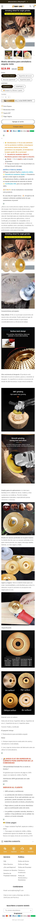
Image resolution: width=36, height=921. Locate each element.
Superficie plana (25, 79)
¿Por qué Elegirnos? (9, 867)
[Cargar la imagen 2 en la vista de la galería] (18, 55)
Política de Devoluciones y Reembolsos (22, 878)
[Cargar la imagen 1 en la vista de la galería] (8, 55)
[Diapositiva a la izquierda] (2, 55)
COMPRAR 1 (7, 86)
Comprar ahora (18, 127)
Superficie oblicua (9, 75)
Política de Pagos (23, 864)
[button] (18, 841)
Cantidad (3, 94)
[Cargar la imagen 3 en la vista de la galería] (27, 55)
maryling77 (22, 919)
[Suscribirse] (30, 910)
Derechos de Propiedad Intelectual (9, 874)
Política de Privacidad (24, 867)
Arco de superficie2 (9, 79)
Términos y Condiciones (22, 871)
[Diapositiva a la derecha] (34, 55)
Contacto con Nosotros (10, 870)
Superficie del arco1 (25, 75)
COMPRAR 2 (20, 86)
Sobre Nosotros (8, 864)
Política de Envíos (23, 861)
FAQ (4, 861)
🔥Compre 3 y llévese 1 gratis (12, 90)
